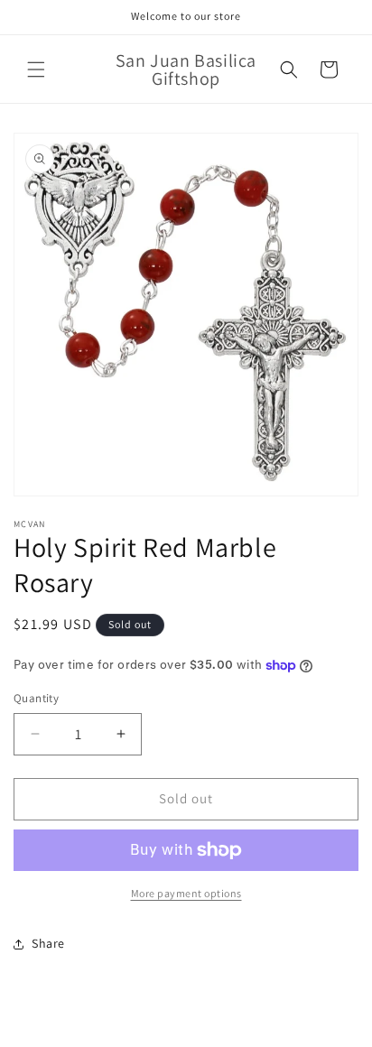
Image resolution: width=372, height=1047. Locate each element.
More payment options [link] (186, 893)
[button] (36, 69)
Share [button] (48, 943)
